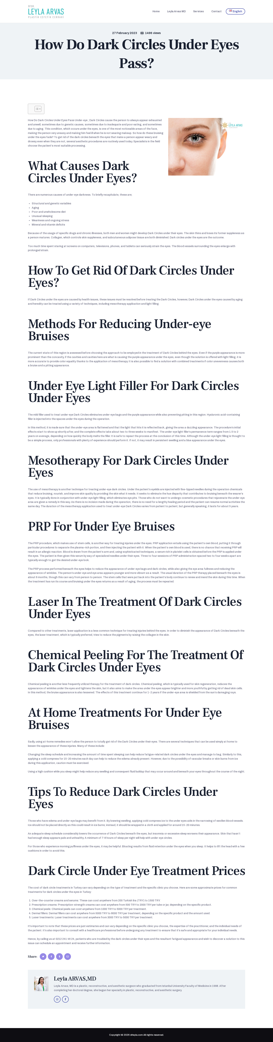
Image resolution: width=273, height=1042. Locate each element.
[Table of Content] (38, 109)
